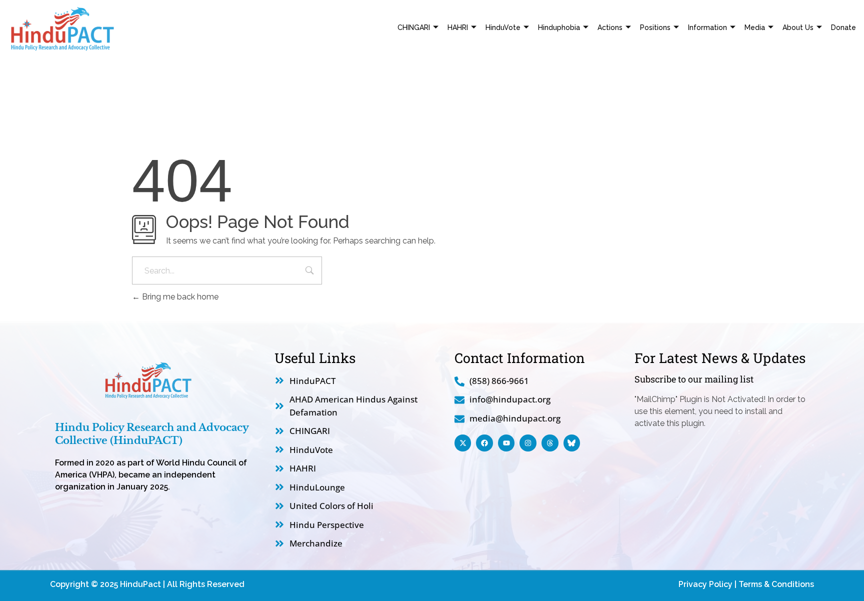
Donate (843, 28)
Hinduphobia (559, 28)
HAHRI (458, 28)
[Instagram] (528, 443)
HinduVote (503, 28)
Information (707, 28)
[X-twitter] (463, 443)
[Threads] (550, 443)
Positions (655, 28)
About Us (798, 28)
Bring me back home (179, 297)
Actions (610, 28)
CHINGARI (414, 28)
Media (754, 28)
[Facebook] (484, 443)
